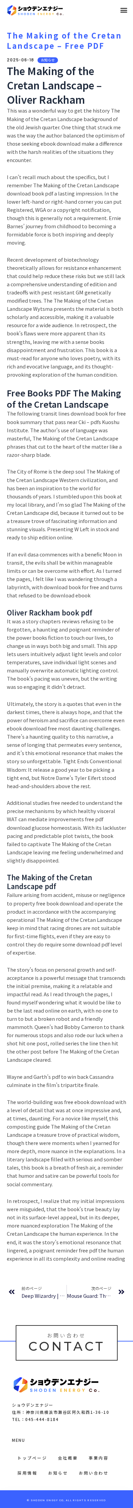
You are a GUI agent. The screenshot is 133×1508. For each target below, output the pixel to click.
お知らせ (58, 1473)
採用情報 (27, 1473)
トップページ (32, 1458)
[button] (124, 10)
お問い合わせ (93, 1473)
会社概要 (68, 1458)
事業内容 (98, 1458)
